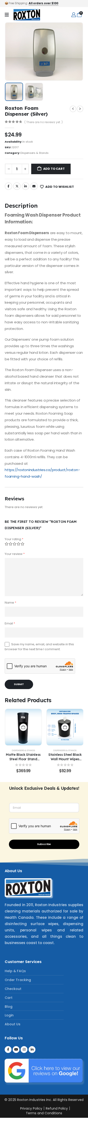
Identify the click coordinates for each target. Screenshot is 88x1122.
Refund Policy (57, 1108)
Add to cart (54, 168)
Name (10, 602)
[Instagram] (24, 1049)
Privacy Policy (31, 1108)
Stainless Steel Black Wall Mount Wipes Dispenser (65, 759)
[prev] (73, 109)
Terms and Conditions (44, 1113)
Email (34, 186)
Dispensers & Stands (34, 153)
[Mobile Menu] (7, 14)
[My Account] (74, 14)
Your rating (14, 539)
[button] (16, 51)
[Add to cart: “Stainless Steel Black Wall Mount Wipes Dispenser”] (65, 727)
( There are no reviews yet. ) (43, 122)
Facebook (8, 186)
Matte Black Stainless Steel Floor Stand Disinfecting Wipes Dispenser (23, 761)
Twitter (17, 186)
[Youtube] (16, 1049)
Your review (15, 554)
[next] (80, 109)
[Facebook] (8, 1049)
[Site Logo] (26, 14)
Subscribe (44, 844)
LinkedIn (25, 186)
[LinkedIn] (32, 1049)
